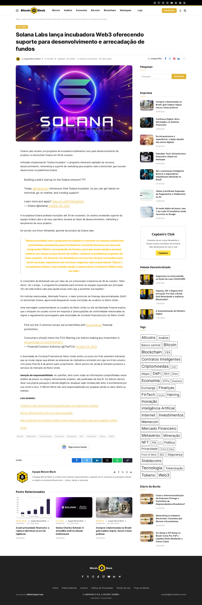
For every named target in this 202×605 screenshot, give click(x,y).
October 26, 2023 (59, 205)
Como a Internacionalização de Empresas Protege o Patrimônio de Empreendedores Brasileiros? (170, 499)
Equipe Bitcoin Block (32, 59)
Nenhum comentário (88, 59)
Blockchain (110, 10)
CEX (168, 352)
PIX (154, 442)
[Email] (6, 183)
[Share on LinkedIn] (179, 59)
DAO (174, 367)
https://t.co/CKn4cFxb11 (48, 342)
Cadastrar (163, 253)
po (160, 443)
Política (169, 442)
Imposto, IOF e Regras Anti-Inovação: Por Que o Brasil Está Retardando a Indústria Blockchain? (170, 295)
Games (161, 395)
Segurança (175, 454)
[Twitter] (6, 162)
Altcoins (95, 10)
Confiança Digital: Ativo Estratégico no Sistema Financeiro (167, 122)
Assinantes (169, 10)
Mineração (171, 435)
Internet (148, 415)
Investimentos (171, 415)
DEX (166, 373)
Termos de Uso (123, 588)
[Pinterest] (6, 176)
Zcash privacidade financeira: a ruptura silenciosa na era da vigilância (32, 530)
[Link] (33, 10)
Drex (175, 373)
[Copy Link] (6, 204)
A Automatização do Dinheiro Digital (170, 312)
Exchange (148, 388)
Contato (84, 588)
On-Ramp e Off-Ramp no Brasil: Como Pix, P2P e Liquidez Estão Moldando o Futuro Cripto (169, 537)
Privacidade (21, 521)
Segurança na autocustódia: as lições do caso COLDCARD (170, 277)
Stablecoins (151, 461)
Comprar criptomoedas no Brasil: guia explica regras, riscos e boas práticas (114, 530)
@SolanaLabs (41, 188)
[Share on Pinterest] (174, 59)
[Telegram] (6, 190)
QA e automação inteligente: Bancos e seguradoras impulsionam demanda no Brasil (170, 175)
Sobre (55, 588)
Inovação (149, 401)
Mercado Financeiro (159, 428)
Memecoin (149, 422)
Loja (140, 10)
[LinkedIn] (6, 169)
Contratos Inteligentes (161, 359)
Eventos (177, 381)
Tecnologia (91, 436)
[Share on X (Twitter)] (170, 59)
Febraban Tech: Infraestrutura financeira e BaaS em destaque (171, 156)
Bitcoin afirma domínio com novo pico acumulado (46, 412)
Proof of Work (148, 454)
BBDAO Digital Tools (35, 594)
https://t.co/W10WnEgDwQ (68, 201)
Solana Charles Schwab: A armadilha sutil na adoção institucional (70, 530)
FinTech (148, 394)
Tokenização (174, 468)
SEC (162, 454)
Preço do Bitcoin (141, 588)
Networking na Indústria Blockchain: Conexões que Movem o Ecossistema (169, 518)
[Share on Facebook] (165, 59)
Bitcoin (56, 10)
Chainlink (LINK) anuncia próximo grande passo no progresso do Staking (59, 405)
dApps (145, 373)
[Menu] (17, 10)
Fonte (23, 427)
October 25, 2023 (86, 346)
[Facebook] (6, 155)
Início (18, 19)
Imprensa (100, 521)
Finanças (166, 387)
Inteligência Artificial (158, 408)
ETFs (166, 381)
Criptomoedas (45, 436)
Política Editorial (69, 588)
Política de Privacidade (102, 588)
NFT (81, 436)
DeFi (157, 373)
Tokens (102, 436)
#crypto (28, 342)
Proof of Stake (167, 449)
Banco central (150, 345)
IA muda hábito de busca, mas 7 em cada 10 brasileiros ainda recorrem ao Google (171, 211)
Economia (81, 10)
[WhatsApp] (6, 197)
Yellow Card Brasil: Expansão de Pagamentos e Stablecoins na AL (171, 194)
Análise (68, 10)
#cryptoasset (94, 324)
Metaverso (71, 436)
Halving (173, 395)
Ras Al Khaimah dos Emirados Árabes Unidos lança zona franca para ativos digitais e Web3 (68, 420)
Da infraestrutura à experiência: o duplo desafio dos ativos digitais (170, 139)
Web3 (111, 436)
